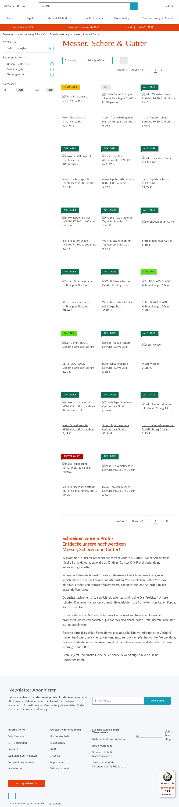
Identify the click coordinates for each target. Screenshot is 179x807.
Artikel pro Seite (96, 60)
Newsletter (15, 768)
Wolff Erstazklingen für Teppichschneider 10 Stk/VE (116, 243)
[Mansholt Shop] (15, 6)
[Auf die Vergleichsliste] (121, 88)
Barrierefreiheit (59, 736)
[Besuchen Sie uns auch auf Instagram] (29, 796)
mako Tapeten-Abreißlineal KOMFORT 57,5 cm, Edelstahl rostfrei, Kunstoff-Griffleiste (118, 181)
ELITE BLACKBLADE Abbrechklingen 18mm (156, 304)
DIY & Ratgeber (17, 743)
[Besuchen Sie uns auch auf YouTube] (20, 796)
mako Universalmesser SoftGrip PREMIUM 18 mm (118, 489)
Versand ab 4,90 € (23, 27)
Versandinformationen (21, 762)
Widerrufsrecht (59, 768)
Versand (57, 803)
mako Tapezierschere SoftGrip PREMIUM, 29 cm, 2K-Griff (159, 120)
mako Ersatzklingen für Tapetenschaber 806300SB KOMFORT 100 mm (78, 181)
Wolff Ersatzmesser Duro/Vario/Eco (74, 119)
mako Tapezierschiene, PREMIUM (156, 181)
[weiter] (173, 70)
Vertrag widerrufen (26, 783)
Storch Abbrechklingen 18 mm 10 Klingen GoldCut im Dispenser (119, 120)
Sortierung (71, 60)
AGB (53, 749)
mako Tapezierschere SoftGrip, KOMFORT (115, 366)
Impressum (57, 762)
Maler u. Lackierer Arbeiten (109, 739)
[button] (147, 6)
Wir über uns (16, 736)
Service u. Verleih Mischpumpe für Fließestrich (109, 764)
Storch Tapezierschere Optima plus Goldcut (75, 304)
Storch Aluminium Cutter (157, 241)
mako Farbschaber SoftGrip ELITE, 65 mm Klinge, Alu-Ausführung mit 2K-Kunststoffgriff (78, 489)
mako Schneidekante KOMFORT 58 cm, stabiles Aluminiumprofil (78, 427)
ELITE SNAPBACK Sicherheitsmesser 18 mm (78, 366)
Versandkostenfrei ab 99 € (84, 27)
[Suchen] (134, 6)
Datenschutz (58, 743)
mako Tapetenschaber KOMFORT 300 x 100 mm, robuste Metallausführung (78, 243)
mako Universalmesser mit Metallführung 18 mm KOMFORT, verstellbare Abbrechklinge (158, 427)
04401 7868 (146, 27)
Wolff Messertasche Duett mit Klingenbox (118, 304)
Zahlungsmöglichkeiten (22, 756)
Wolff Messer (150, 364)
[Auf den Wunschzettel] (130, 88)
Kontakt (129, 27)
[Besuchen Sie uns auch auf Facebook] (12, 796)
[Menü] (173, 772)
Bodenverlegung (102, 746)
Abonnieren (157, 701)
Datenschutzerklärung (33, 709)
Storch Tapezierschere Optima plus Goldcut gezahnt (115, 427)
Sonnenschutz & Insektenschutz (102, 754)
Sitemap (55, 756)
